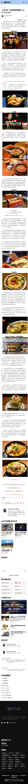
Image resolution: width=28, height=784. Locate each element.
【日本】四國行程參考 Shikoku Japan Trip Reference (6, 534)
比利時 (22, 766)
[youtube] (7, 722)
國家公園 (15, 755)
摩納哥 (10, 766)
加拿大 (10, 759)
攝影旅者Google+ (20, 494)
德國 (17, 759)
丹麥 (4, 766)
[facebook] (2, 722)
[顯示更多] (23, 503)
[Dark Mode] (23, 2)
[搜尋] (26, 2)
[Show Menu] (2, 2)
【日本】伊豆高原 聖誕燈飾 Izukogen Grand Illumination (20, 534)
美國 (4, 753)
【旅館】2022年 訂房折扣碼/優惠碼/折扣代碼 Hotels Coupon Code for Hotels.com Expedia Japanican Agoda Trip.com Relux (18, 618)
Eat (18, 497)
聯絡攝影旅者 (14, 777)
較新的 (3, 571)
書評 (16, 766)
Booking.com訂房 (5, 688)
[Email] (20, 503)
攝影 (11, 761)
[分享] (26, 16)
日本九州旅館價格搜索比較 (14, 479)
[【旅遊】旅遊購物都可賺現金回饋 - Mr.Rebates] (5, 627)
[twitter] (4, 722)
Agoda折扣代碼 (4, 685)
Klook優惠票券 (4, 678)
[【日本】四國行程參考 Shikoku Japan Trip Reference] (7, 527)
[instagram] (10, 722)
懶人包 (4, 761)
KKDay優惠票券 (4, 680)
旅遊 (4, 757)
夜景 (17, 757)
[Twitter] (14, 503)
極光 (17, 764)
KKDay (14, 491)
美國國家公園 (6, 755)
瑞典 (4, 768)
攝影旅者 (7, 2)
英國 (4, 759)
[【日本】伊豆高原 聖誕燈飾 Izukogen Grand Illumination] (21, 527)
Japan (21, 497)
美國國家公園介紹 (15, 775)
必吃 (16, 497)
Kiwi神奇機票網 (4, 683)
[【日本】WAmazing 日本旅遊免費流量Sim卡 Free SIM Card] (7, 544)
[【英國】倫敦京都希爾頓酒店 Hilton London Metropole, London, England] (5, 633)
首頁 (2, 7)
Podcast (10, 764)
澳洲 (23, 757)
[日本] (5, 7)
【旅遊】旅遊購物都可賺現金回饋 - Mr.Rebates (18, 626)
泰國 (4, 764)
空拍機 (10, 768)
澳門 (22, 764)
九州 (10, 497)
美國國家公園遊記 (5, 775)
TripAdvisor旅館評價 (5, 692)
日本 (13, 497)
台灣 (23, 755)
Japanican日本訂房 (5, 690)
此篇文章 (18, 488)
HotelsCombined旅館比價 (6, 697)
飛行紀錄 (18, 761)
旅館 (18, 753)
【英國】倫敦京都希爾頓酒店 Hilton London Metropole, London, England (18, 633)
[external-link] (13, 722)
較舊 (25, 571)
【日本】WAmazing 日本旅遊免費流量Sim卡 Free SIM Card (6, 550)
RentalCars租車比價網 (6, 695)
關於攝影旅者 (23, 775)
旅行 (11, 757)
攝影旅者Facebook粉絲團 (10, 494)
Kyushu (3, 499)
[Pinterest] (17, 503)
